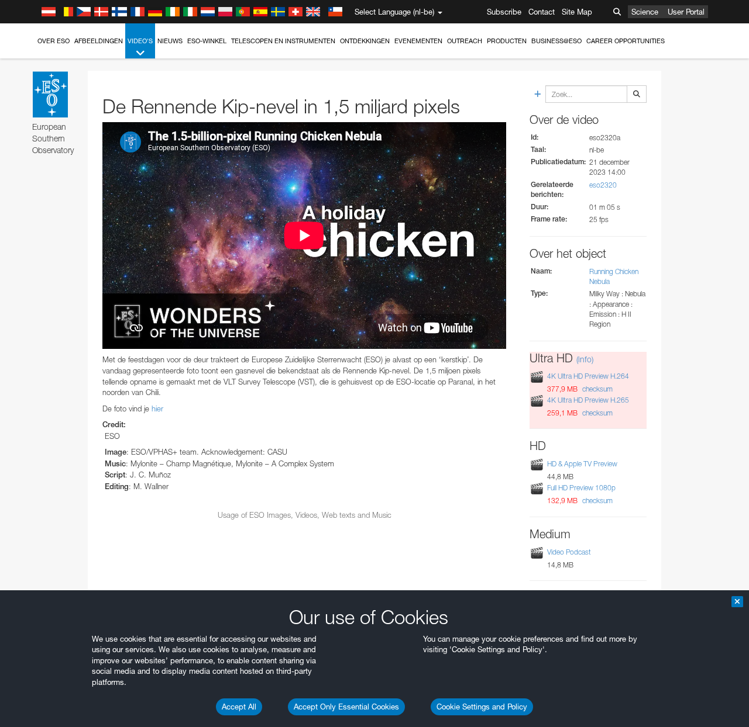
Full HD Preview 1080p (581, 487)
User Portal (686, 11)
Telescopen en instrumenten (283, 41)
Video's (140, 41)
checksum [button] (596, 389)
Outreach (464, 41)
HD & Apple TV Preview (582, 463)
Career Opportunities (625, 41)
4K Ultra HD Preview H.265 (588, 400)
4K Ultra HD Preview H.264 (588, 376)
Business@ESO (556, 41)
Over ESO (53, 41)
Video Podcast (569, 552)
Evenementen (418, 41)
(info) (584, 359)
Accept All (239, 706)
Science (644, 11)
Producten (507, 41)
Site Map (577, 11)
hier (157, 408)
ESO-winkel (206, 41)
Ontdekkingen (365, 41)
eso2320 (603, 185)
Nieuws (170, 41)
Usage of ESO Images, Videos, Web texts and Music (304, 515)
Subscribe (504, 11)
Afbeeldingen (98, 41)
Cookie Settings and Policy (482, 706)
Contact (541, 11)
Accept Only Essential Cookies (346, 706)
